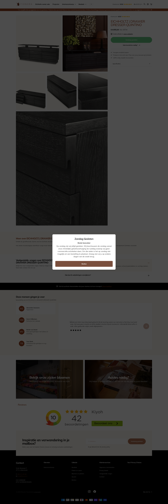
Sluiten (84, 264)
